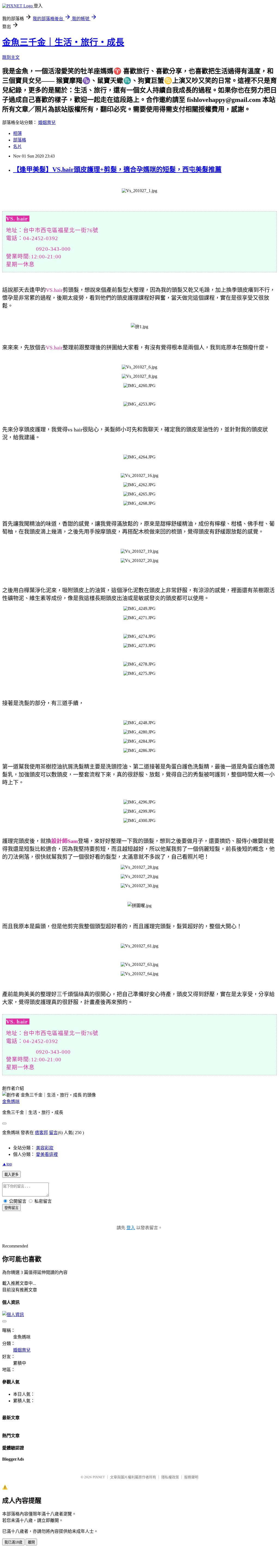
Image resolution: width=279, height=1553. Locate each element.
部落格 (19, 140)
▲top (7, 1164)
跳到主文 (11, 57)
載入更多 (11, 1175)
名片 (17, 146)
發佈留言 (11, 1208)
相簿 (17, 133)
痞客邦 (41, 1132)
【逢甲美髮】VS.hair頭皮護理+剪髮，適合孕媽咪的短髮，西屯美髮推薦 (117, 169)
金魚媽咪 (11, 1101)
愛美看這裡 (47, 1154)
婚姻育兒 (47, 122)
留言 (53, 1132)
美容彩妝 (44, 1148)
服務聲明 (191, 1477)
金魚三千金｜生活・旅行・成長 (63, 42)
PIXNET (99, 1477)
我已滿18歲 (13, 1542)
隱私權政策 (170, 1477)
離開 (31, 1542)
